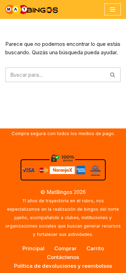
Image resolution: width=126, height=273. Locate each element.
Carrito (95, 248)
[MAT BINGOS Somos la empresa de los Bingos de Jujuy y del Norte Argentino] (31, 9)
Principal (33, 248)
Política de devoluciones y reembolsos (63, 265)
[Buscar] (113, 74)
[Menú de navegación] (112, 9)
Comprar (65, 248)
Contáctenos (63, 257)
